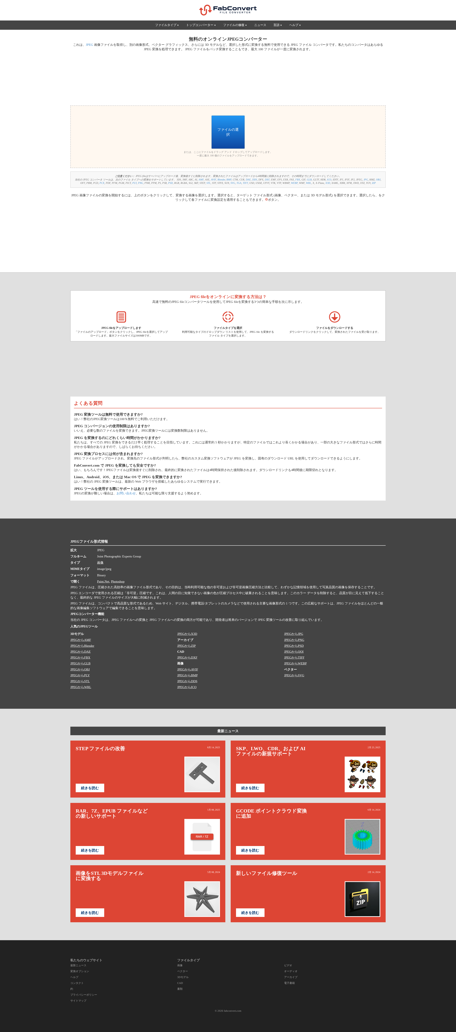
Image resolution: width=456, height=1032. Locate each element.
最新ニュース (228, 731)
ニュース (260, 25)
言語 (276, 25)
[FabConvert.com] (228, 10)
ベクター (182, 971)
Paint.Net (103, 581)
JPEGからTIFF (294, 657)
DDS (254, 179)
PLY (134, 183)
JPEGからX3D (187, 634)
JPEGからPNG (294, 640)
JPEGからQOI (294, 651)
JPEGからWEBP (295, 663)
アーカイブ (290, 977)
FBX (297, 179)
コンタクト (77, 983)
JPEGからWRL (80, 687)
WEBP (294, 183)
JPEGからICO (186, 687)
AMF (201, 179)
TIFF (245, 183)
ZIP (374, 183)
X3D (327, 183)
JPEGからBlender (82, 646)
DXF (267, 179)
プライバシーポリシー (83, 994)
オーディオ (290, 971)
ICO (329, 179)
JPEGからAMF (80, 640)
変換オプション (79, 971)
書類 (180, 988)
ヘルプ (293, 25)
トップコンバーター (199, 25)
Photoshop (118, 581)
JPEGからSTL (80, 681)
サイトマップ (78, 1000)
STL (208, 183)
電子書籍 (289, 983)
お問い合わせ (126, 493)
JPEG (89, 44)
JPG (366, 179)
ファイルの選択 (228, 132)
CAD (180, 983)
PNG (140, 183)
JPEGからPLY (80, 675)
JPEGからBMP (187, 675)
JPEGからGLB (80, 663)
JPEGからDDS (187, 681)
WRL (308, 183)
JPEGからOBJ (80, 669)
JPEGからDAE (80, 651)
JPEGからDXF (187, 657)
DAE (248, 179)
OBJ (378, 179)
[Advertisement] (147, 78)
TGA (239, 183)
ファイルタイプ (165, 25)
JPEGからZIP (186, 646)
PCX (102, 183)
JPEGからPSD (294, 646)
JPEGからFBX (80, 657)
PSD (170, 183)
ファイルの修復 (233, 25)
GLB (309, 179)
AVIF (213, 179)
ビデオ (288, 965)
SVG (232, 183)
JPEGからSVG (294, 675)
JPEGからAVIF (187, 669)
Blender (221, 179)
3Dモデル (183, 977)
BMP (228, 179)
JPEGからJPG (293, 634)
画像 (100, 562)
